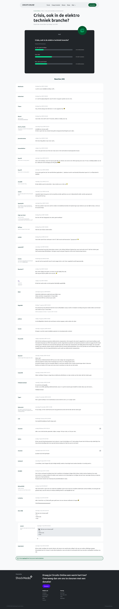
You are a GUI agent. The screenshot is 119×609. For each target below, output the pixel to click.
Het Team (62, 593)
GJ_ (19, 281)
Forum (48, 5)
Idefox (19, 439)
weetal (19, 191)
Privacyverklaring (108, 606)
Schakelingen (45, 594)
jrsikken (20, 319)
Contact (44, 600)
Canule (19, 328)
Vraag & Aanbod (56, 5)
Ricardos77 (21, 269)
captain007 (21, 247)
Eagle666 (20, 305)
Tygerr (19, 397)
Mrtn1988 (20, 510)
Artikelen (44, 593)
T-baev (19, 106)
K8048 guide (25, 261)
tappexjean (21, 546)
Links (43, 598)
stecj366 (20, 181)
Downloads (44, 596)
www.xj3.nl (20, 284)
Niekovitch (20, 407)
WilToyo (20, 227)
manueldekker (21, 148)
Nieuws (63, 5)
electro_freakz (21, 126)
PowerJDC (20, 338)
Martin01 (20, 355)
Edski (19, 292)
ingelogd (24, 558)
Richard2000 (21, 486)
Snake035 (20, 372)
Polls (43, 10)
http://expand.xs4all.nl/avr (23, 119)
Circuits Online (37, 10)
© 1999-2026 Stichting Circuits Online (15, 606)
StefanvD (20, 461)
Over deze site (63, 594)
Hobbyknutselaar (22, 382)
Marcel (19, 116)
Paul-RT (20, 158)
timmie (19, 258)
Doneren (46, 586)
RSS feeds (62, 598)
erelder (20, 237)
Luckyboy (20, 498)
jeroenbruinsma (22, 138)
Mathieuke (20, 86)
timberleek (21, 96)
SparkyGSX (21, 203)
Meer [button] (73, 5)
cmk (19, 418)
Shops (68, 5)
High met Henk (22, 215)
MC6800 (20, 471)
